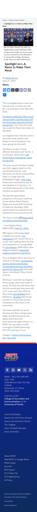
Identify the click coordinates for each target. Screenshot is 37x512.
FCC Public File (11, 473)
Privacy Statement (10, 505)
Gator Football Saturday (15, 428)
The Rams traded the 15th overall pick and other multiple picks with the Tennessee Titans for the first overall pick (18, 120)
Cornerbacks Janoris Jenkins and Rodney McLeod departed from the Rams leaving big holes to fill (18, 265)
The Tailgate (10, 424)
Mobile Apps (10, 462)
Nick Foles (26, 179)
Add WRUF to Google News (16, 459)
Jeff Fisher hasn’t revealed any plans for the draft (17, 157)
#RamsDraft (27, 217)
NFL (4, 337)
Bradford (17, 296)
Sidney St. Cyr (11, 78)
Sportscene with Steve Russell (18, 417)
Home (5, 20)
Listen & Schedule (12, 414)
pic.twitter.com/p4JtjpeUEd (15, 220)
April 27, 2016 (21, 228)
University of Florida (13, 404)
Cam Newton (11, 247)
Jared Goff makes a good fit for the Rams (16, 251)
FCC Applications (12, 476)
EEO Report (9, 469)
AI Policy (8, 480)
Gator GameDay (11, 431)
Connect (8, 466)
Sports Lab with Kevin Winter (17, 421)
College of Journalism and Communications (16, 400)
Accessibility (8, 501)
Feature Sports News (16, 20)
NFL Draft (11, 337)
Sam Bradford (19, 294)
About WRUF (10, 456)
